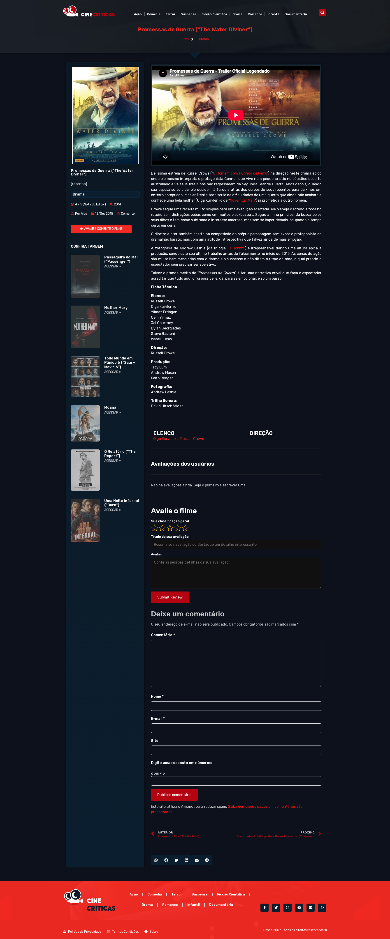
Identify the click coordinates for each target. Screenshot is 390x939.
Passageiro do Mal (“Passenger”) (120, 259)
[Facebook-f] (264, 908)
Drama (237, 14)
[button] (322, 12)
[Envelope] (310, 908)
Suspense (188, 14)
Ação (138, 14)
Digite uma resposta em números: (181, 763)
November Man (242, 200)
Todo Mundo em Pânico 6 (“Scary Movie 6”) (119, 362)
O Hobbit (236, 248)
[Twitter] (276, 908)
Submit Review (170, 597)
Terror (170, 14)
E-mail (158, 718)
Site (154, 741)
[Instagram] (287, 908)
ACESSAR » (112, 266)
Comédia (153, 14)
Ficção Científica (214, 14)
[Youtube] (299, 908)
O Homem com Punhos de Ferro (240, 173)
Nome (157, 696)
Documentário (296, 14)
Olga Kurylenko (166, 439)
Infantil (273, 14)
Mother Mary (116, 308)
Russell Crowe (192, 439)
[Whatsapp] (322, 908)
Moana (110, 407)
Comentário (163, 635)
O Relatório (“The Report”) (120, 453)
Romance (255, 14)
